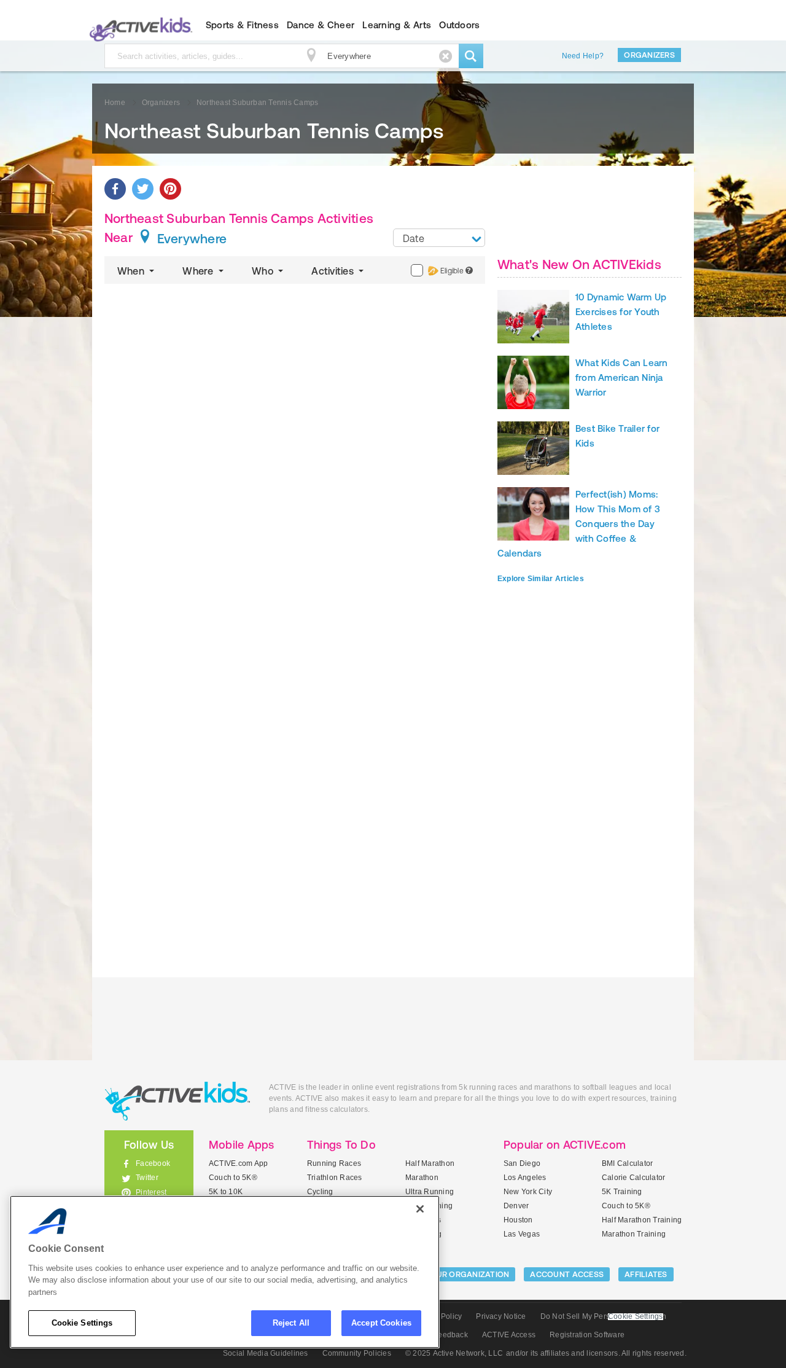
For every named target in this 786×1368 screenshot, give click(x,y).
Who (264, 270)
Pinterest (151, 1192)
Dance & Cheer (320, 25)
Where (199, 270)
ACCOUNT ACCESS (567, 1274)
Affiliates (646, 1274)
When (132, 270)
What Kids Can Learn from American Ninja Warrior (621, 377)
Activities (333, 270)
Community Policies (356, 1353)
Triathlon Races (334, 1177)
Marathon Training (634, 1234)
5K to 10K (226, 1191)
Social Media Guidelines (265, 1353)
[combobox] (439, 238)
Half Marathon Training (642, 1220)
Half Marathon (429, 1163)
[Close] (420, 1208)
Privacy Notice (501, 1316)
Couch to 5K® (233, 1177)
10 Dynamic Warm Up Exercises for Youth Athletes (620, 312)
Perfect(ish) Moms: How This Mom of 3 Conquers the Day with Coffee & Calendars (578, 523)
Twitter (147, 1177)
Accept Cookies (381, 1322)
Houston (518, 1220)
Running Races (334, 1163)
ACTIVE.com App (238, 1163)
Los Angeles (525, 1177)
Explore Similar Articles (540, 578)
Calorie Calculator (633, 1177)
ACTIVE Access (508, 1335)
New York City (528, 1191)
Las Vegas (522, 1234)
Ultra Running (429, 1191)
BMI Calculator (627, 1163)
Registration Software (587, 1335)
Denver (516, 1206)
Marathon (421, 1177)
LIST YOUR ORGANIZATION (458, 1274)
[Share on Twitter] (143, 189)
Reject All (291, 1322)
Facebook (153, 1163)
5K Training (622, 1191)
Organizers (649, 55)
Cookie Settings (82, 1322)
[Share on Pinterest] (170, 189)
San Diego (522, 1163)
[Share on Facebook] (115, 189)
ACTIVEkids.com (138, 25)
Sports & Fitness (242, 25)
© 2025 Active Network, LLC (454, 1353)
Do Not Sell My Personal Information (603, 1316)
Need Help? (583, 56)
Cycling (320, 1191)
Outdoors (459, 25)
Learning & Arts (396, 25)
